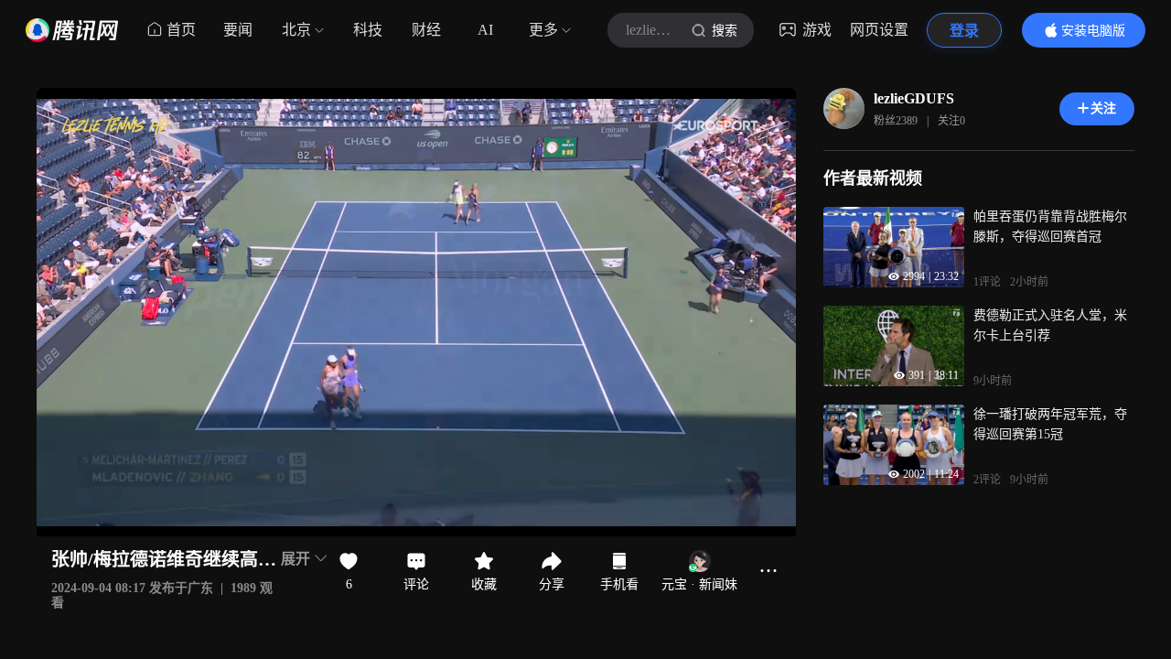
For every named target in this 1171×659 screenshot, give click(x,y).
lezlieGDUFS (914, 98)
